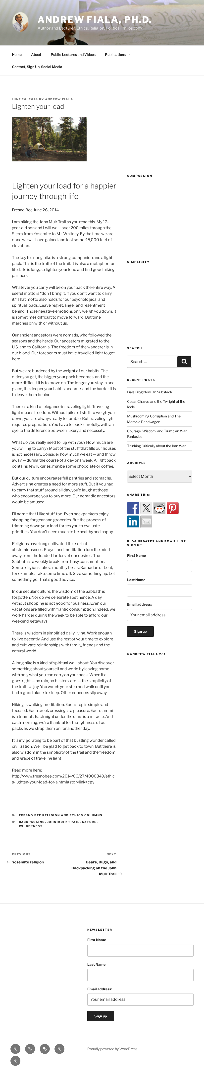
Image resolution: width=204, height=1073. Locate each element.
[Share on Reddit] (159, 508)
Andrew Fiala (59, 99)
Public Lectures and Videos (73, 54)
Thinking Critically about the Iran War (156, 446)
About (36, 54)
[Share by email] (146, 521)
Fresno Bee (22, 210)
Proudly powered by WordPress (112, 1049)
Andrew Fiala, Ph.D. (95, 19)
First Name (136, 555)
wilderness (31, 826)
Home (17, 54)
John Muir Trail (63, 822)
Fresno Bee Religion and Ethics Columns (61, 815)
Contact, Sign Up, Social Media (37, 67)
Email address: (139, 604)
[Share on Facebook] (133, 508)
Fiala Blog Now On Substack (149, 392)
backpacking (32, 822)
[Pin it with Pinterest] (173, 508)
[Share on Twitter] (146, 508)
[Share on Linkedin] (133, 521)
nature (89, 822)
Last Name (136, 580)
